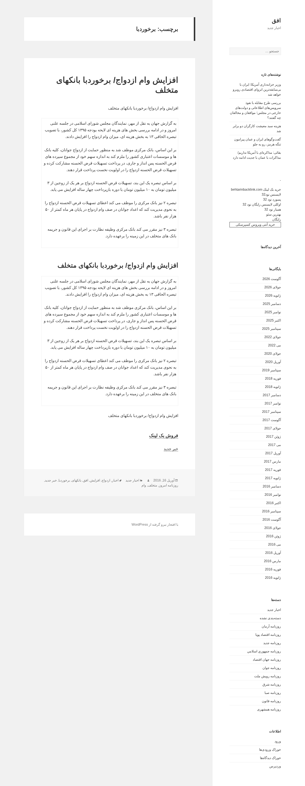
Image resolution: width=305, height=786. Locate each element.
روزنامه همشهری (269, 709)
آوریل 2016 (273, 552)
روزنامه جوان (271, 668)
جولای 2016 (272, 528)
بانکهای (76, 480)
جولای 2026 (272, 287)
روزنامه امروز (168, 485)
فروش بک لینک (163, 435)
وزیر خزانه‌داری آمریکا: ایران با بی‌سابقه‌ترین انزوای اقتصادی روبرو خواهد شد (257, 89)
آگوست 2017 (271, 420)
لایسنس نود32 (271, 194)
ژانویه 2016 (273, 577)
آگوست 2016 (271, 519)
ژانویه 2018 (273, 387)
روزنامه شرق (271, 684)
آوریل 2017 (273, 453)
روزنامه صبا (273, 693)
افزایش (95, 480)
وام (144, 485)
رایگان (276, 219)
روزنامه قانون (271, 701)
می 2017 (274, 445)
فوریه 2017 (273, 470)
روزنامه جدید (272, 643)
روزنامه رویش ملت (267, 676)
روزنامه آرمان (271, 626)
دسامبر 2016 (272, 486)
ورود (277, 741)
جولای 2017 (272, 428)
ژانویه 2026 (273, 295)
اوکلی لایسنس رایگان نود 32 (262, 204)
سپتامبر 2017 (271, 411)
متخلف (152, 485)
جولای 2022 (272, 337)
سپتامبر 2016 (271, 511)
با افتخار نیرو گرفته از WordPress (155, 524)
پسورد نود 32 (272, 199)
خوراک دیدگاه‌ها (270, 758)
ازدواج (106, 480)
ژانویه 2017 (273, 478)
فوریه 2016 (273, 569)
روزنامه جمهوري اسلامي (264, 651)
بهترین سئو (273, 214)
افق (276, 20)
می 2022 (274, 345)
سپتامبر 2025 (271, 328)
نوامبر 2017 (273, 403)
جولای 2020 (272, 353)
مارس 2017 (272, 461)
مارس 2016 (272, 561)
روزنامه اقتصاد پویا (268, 634)
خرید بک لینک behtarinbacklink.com (256, 189)
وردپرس (275, 766)
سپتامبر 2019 (271, 370)
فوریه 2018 (273, 378)
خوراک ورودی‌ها (270, 749)
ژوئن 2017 (273, 436)
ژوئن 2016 (273, 536)
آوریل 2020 (273, 362)
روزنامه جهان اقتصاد (267, 659)
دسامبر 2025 (272, 304)
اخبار (115, 480)
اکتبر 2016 (273, 503)
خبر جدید (171, 449)
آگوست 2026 (271, 279)
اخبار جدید (274, 610)
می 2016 (274, 544)
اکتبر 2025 (273, 320)
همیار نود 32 (272, 209)
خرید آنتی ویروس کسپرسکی (255, 224)
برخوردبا (64, 480)
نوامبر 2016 (273, 494)
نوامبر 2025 (273, 312)
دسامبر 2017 (272, 395)
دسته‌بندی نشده (270, 618)
